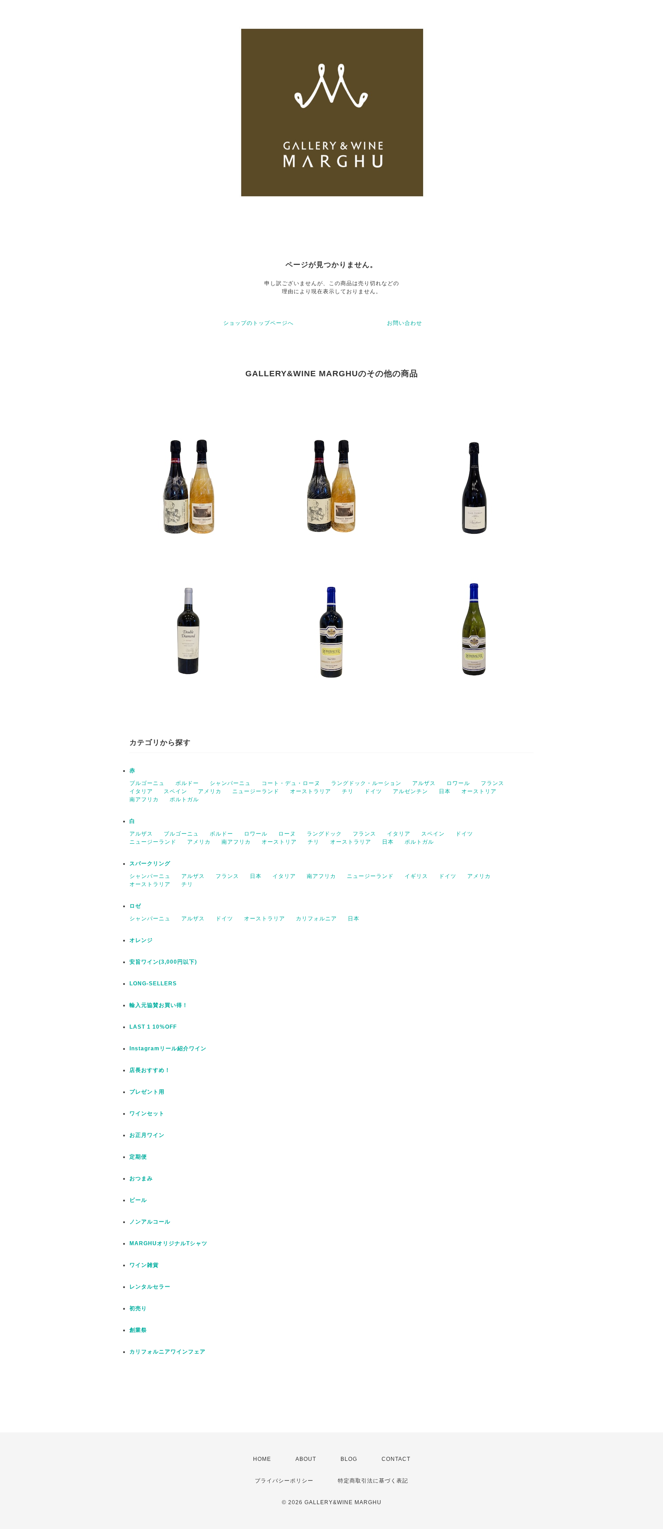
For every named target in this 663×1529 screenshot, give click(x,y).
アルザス (424, 783)
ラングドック (324, 834)
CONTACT (396, 1459)
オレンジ (141, 940)
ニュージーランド (255, 791)
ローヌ (287, 834)
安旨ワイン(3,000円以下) (163, 962)
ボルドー (187, 783)
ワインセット (147, 1113)
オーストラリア (310, 791)
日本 (445, 791)
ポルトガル (184, 799)
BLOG (349, 1459)
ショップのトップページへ (258, 323)
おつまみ (141, 1178)
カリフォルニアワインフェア (167, 1352)
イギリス (416, 876)
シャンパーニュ (230, 783)
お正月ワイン (147, 1135)
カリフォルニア (316, 918)
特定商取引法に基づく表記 (373, 1481)
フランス (492, 783)
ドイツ (373, 791)
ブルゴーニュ (147, 783)
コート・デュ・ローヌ (291, 783)
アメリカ (209, 791)
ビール (138, 1200)
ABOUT (305, 1459)
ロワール (458, 783)
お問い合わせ (404, 323)
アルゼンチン (410, 791)
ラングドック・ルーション (366, 783)
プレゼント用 (147, 1092)
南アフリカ (144, 799)
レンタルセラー (149, 1287)
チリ (348, 791)
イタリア (141, 791)
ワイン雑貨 (144, 1265)
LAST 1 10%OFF (153, 1027)
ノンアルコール (149, 1222)
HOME (262, 1459)
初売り (138, 1308)
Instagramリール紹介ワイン (168, 1048)
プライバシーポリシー (284, 1481)
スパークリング (149, 863)
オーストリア (479, 791)
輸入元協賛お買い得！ (158, 1005)
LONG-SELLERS (153, 983)
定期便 (138, 1157)
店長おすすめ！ (149, 1070)
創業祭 (138, 1330)
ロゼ (135, 906)
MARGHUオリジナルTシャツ (168, 1243)
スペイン (175, 791)
